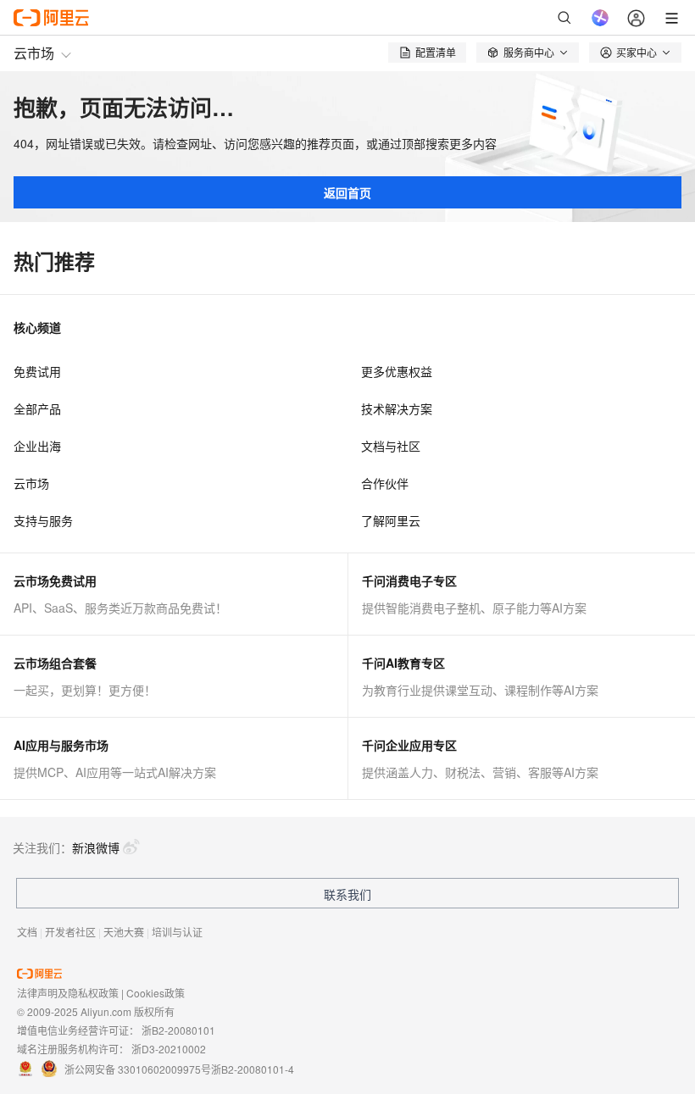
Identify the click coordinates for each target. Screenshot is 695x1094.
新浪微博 (96, 847)
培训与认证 (177, 932)
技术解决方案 (396, 408)
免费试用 (37, 371)
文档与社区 (390, 445)
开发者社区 (70, 932)
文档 (27, 932)
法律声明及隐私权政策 (68, 993)
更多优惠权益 (396, 371)
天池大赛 (123, 932)
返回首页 (347, 192)
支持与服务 (43, 520)
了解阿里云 (390, 520)
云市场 (34, 53)
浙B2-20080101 (178, 1030)
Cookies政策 (155, 993)
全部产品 (37, 408)
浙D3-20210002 (168, 1048)
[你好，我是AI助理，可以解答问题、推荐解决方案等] (600, 18)
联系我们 (347, 894)
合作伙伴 (385, 483)
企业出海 (37, 445)
